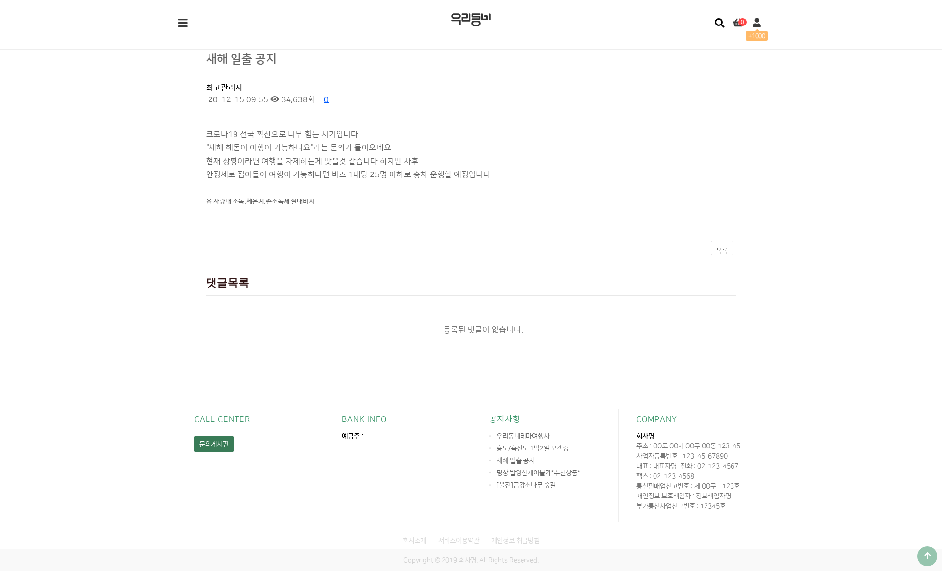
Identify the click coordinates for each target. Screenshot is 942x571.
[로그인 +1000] (756, 23)
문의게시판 (214, 443)
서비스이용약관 (458, 540)
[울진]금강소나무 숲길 (526, 485)
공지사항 (505, 419)
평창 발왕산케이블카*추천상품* (538, 472)
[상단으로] (927, 556)
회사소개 (414, 540)
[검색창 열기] (719, 23)
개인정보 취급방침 (515, 540)
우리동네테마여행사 (523, 436)
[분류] (183, 23)
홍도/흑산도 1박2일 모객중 (533, 448)
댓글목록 (227, 282)
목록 (722, 251)
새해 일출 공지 (516, 460)
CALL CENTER (222, 419)
